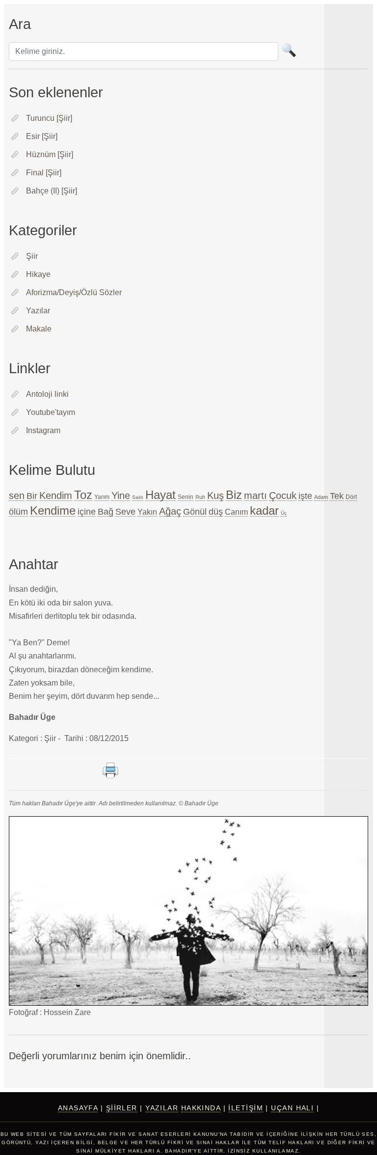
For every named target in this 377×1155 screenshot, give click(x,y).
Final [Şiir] (43, 172)
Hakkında (201, 1108)
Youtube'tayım (50, 412)
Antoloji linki (47, 394)
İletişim (245, 1108)
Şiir (32, 256)
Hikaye (38, 274)
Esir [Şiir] (41, 136)
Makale (39, 329)
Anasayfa (78, 1108)
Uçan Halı (292, 1108)
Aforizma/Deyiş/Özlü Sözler (74, 292)
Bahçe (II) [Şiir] (51, 191)
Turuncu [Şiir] (49, 118)
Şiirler (121, 1108)
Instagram (43, 430)
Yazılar (38, 310)
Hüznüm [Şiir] (49, 154)
